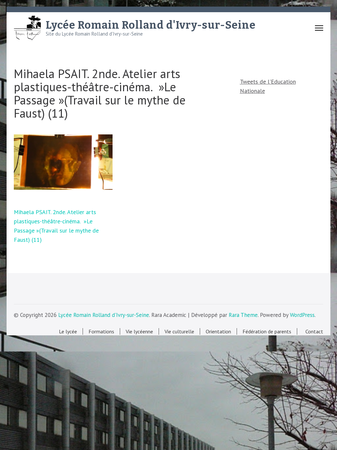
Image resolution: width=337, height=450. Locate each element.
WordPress (302, 315)
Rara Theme (243, 315)
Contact (313, 331)
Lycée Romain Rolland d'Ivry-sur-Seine (151, 25)
